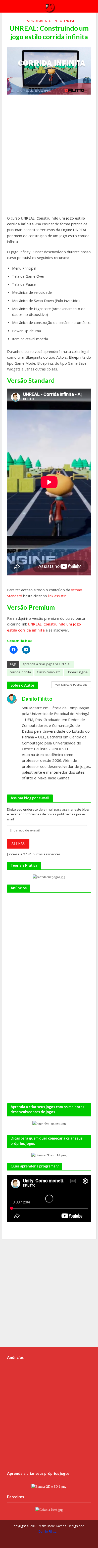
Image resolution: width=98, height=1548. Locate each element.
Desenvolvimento (37, 21)
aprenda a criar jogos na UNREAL (47, 664)
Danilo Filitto (47, 1531)
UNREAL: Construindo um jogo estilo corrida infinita (44, 627)
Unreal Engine (64, 21)
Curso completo (49, 672)
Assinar (18, 843)
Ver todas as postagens (71, 684)
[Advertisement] (49, 157)
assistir (60, 596)
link (50, 596)
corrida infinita (20, 672)
